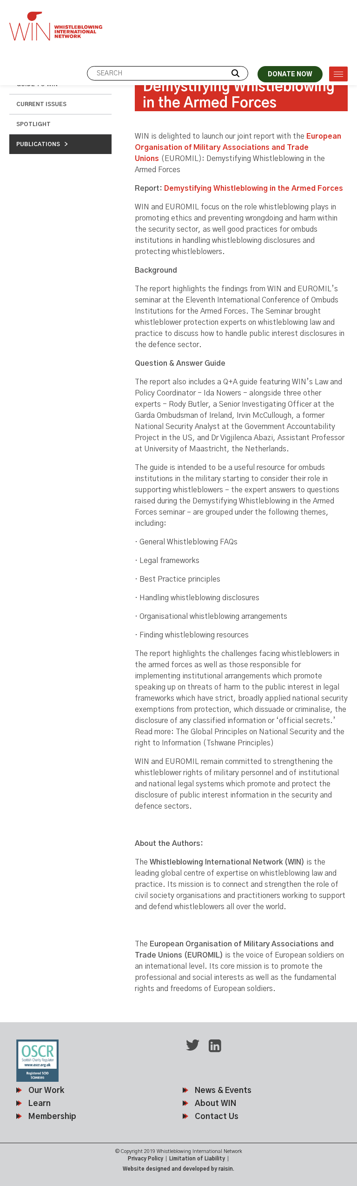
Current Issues (41, 104)
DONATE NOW (290, 75)
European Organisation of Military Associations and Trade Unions (238, 147)
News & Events (223, 1090)
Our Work (46, 1090)
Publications (38, 144)
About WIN (215, 1103)
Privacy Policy (145, 1158)
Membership (52, 1116)
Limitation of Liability (197, 1158)
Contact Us (216, 1116)
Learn (39, 1103)
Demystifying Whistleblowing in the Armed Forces (254, 188)
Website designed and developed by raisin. (178, 1169)
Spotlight (33, 124)
